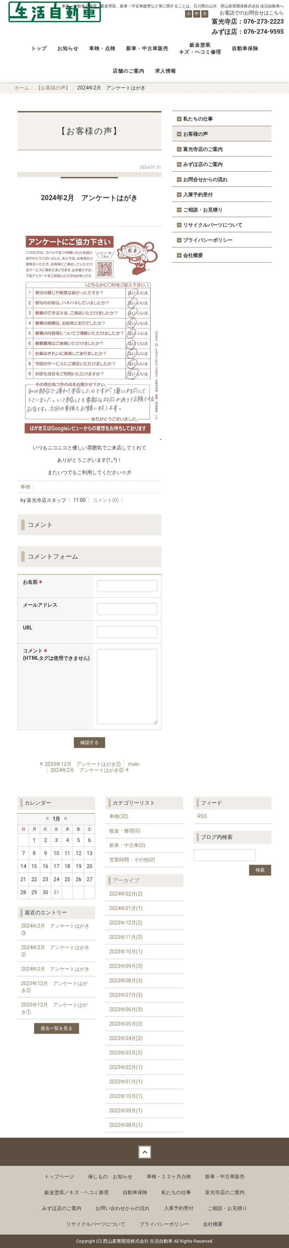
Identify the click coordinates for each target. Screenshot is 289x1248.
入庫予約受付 (198, 194)
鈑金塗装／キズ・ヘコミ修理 (76, 1192)
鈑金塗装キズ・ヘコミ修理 (200, 48)
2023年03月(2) (125, 1053)
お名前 (32, 582)
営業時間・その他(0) (132, 859)
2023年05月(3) (125, 1024)
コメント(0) (106, 500)
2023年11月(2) (125, 937)
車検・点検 (102, 48)
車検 (25, 487)
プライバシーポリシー (208, 240)
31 (56, 892)
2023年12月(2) (125, 923)
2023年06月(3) (125, 1009)
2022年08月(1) (125, 1125)
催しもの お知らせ (110, 1176)
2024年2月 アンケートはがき (55, 969)
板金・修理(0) (124, 831)
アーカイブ (126, 880)
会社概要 (193, 255)
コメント (56, 654)
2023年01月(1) (125, 1081)
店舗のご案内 (128, 71)
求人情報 (165, 71)
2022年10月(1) (125, 1096)
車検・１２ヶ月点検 (169, 1176)
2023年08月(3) (125, 980)
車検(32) (118, 816)
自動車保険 (245, 48)
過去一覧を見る (57, 1028)
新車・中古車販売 (147, 48)
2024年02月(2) (125, 894)
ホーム (21, 88)
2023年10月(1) (125, 951)
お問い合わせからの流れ (123, 1208)
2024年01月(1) (125, 908)
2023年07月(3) (125, 995)
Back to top (144, 1152)
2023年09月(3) (125, 966)
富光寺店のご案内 (203, 149)
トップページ (59, 1176)
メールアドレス (40, 605)
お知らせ (68, 48)
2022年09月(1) (125, 1110)
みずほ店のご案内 (203, 164)
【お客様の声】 (53, 88)
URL (27, 628)
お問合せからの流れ (205, 179)
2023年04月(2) (125, 1038)
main (133, 764)
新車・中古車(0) (127, 845)
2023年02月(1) (125, 1067)
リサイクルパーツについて (212, 225)
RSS (202, 816)
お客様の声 (195, 134)
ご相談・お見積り (203, 210)
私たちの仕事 (198, 119)
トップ (39, 48)
